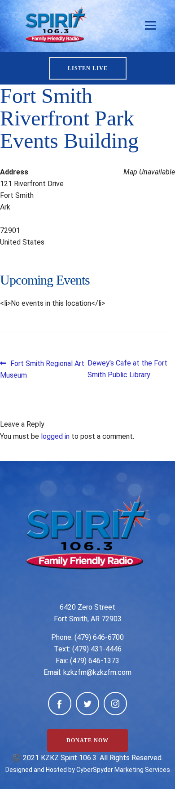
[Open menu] (150, 25)
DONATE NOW (87, 740)
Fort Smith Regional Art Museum (42, 368)
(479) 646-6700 (99, 637)
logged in (55, 436)
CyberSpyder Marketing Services (123, 769)
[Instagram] (115, 703)
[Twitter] (87, 703)
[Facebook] (59, 703)
